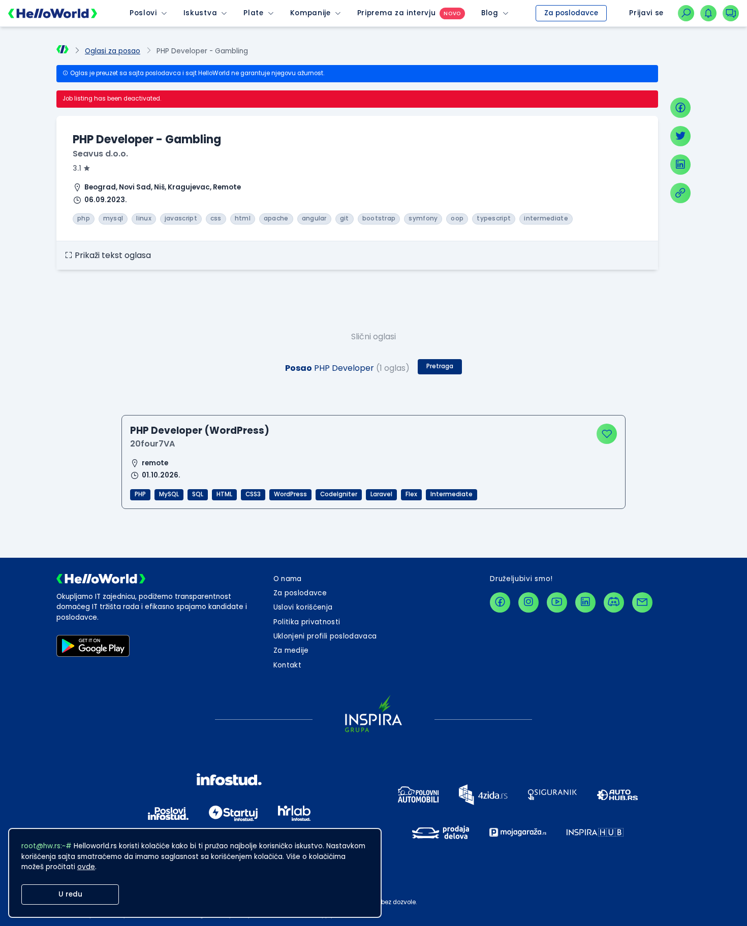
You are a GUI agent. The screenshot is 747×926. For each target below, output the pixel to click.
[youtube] (557, 602)
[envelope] (642, 602)
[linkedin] (680, 164)
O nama (287, 579)
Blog (490, 13)
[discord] (614, 602)
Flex (411, 494)
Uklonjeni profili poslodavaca (325, 636)
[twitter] (680, 136)
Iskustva (200, 13)
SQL (197, 494)
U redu (70, 894)
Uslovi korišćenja (303, 607)
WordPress (290, 494)
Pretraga (439, 366)
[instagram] (528, 602)
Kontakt (287, 665)
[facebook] (680, 108)
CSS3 (253, 494)
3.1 (77, 168)
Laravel (381, 494)
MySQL (169, 494)
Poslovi (143, 13)
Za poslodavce (571, 13)
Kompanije (310, 13)
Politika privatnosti (306, 622)
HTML (224, 494)
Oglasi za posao (112, 51)
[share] (680, 193)
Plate (253, 13)
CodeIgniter (338, 494)
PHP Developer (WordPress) (199, 430)
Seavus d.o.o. (100, 153)
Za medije (291, 650)
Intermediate (451, 494)
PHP (140, 494)
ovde (86, 867)
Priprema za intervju (396, 13)
